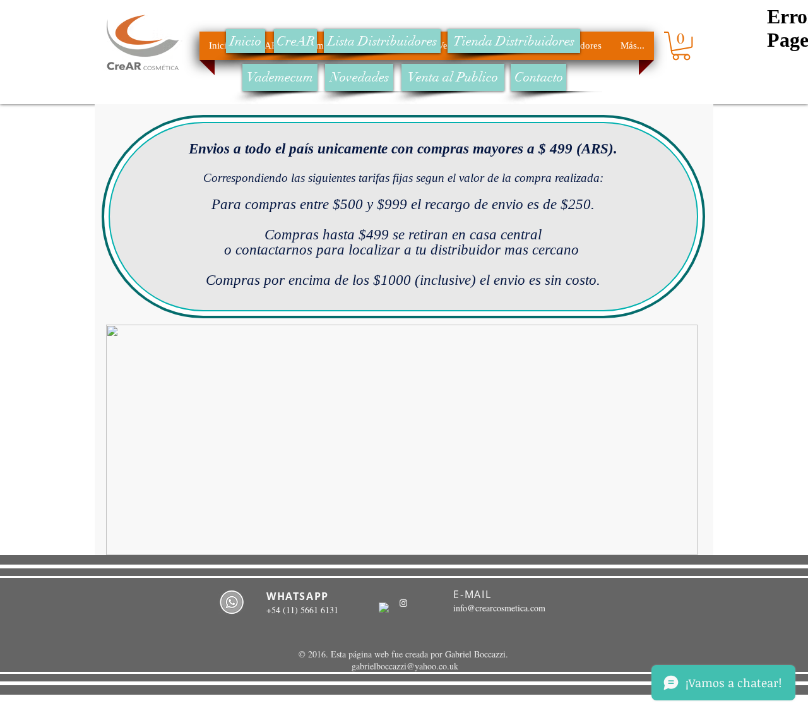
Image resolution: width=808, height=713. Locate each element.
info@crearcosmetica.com (499, 608)
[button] (681, 46)
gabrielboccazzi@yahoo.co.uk (405, 666)
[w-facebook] (384, 607)
